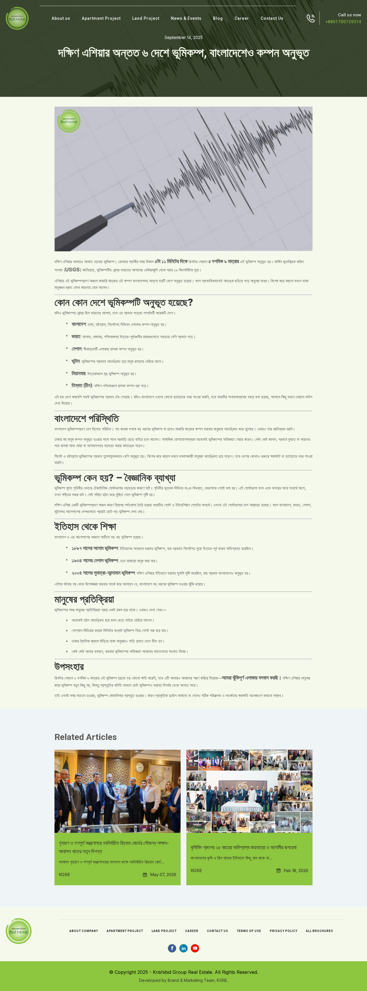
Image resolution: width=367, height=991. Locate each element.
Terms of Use (249, 931)
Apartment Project (101, 18)
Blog (218, 18)
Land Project (145, 18)
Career (242, 18)
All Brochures (319, 931)
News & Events (186, 18)
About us (61, 18)
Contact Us (272, 18)
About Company (83, 931)
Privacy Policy (283, 931)
